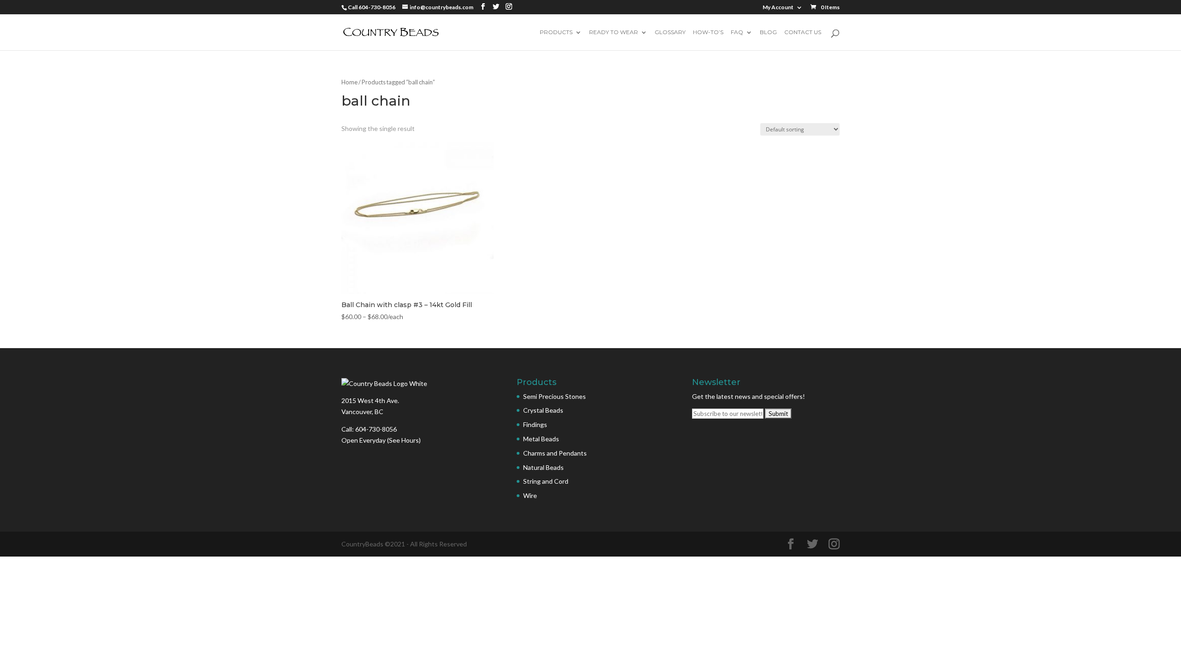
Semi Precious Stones (554, 396)
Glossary (670, 33)
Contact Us (802, 33)
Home (349, 82)
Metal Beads (541, 439)
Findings (535, 424)
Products (556, 33)
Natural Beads (543, 467)
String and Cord (545, 481)
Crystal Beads (543, 410)
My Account (778, 8)
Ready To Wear (613, 33)
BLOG (768, 33)
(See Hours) (404, 440)
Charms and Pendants (555, 453)
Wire (530, 495)
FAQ (737, 33)
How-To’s (708, 33)
